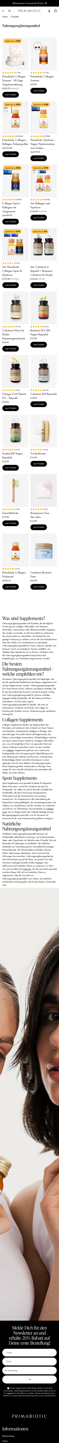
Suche (5, 1441)
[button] (29, 1370)
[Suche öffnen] (9, 11)
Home (5, 16)
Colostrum (26, 869)
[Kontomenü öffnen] (49, 11)
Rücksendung (8, 1436)
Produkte (15, 16)
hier (42, 1396)
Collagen (10, 750)
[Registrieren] (29, 1379)
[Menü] (3, 11)
